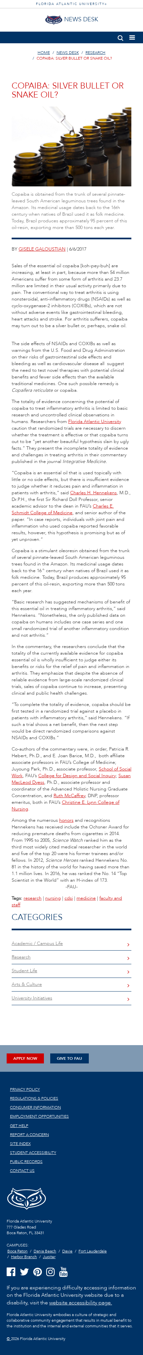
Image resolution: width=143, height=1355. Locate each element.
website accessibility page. (80, 1302)
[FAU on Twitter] (24, 1272)
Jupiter (49, 1256)
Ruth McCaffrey (69, 795)
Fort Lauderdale (92, 1251)
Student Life (24, 971)
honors (66, 820)
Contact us (22, 1170)
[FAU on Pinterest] (37, 1272)
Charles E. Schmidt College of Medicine (63, 509)
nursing (53, 898)
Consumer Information (35, 1107)
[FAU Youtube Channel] (63, 1272)
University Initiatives (32, 998)
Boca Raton (17, 1251)
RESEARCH (95, 52)
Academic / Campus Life (37, 943)
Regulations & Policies (34, 1098)
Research (21, 957)
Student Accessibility (33, 1152)
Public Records (26, 1161)
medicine (86, 898)
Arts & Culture (27, 984)
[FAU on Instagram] (50, 1272)
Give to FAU (69, 1058)
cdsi (69, 898)
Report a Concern (29, 1134)
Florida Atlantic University (94, 421)
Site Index (20, 1143)
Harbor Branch (24, 1256)
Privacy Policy (25, 1089)
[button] (120, 37)
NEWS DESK (68, 52)
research (33, 898)
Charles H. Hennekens (93, 493)
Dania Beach (45, 1251)
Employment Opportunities (39, 1116)
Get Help (19, 1125)
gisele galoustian (42, 249)
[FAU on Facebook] (11, 1272)
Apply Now (25, 1058)
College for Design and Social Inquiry (77, 776)
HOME (44, 52)
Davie (67, 1251)
